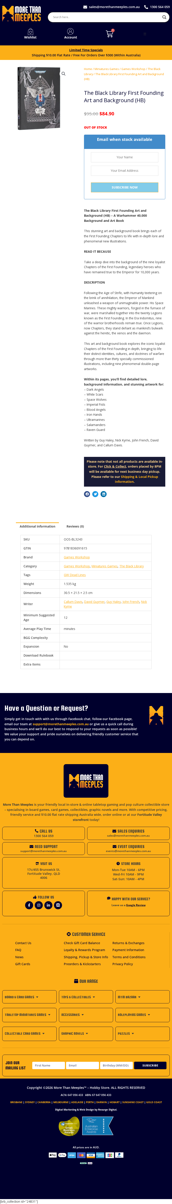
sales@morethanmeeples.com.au (128, 835)
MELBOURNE (61, 1102)
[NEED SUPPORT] (31, 846)
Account (70, 37)
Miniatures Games (107, 69)
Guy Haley (113, 602)
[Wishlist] (30, 31)
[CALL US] (36, 831)
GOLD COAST (154, 1102)
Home (88, 69)
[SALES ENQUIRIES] (114, 831)
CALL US (46, 831)
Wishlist (30, 37)
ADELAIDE (77, 1102)
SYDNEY (30, 1102)
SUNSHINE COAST (133, 1102)
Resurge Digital (107, 1109)
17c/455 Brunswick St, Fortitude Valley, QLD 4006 (43, 873)
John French (131, 602)
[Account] (70, 31)
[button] (145, 34)
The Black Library (131, 566)
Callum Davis (73, 602)
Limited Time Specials (86, 50)
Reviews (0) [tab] (75, 526)
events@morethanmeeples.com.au (128, 851)
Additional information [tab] (37, 526)
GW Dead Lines (75, 575)
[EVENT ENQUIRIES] (114, 846)
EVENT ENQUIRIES (131, 846)
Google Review (136, 905)
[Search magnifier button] (164, 17)
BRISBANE (16, 1102)
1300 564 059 (44, 836)
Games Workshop (133, 69)
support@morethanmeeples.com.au (61, 724)
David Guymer (94, 602)
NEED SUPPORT (46, 846)
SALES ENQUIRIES (131, 831)
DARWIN (101, 1102)
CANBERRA (44, 1102)
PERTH (90, 1102)
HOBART (115, 1102)
